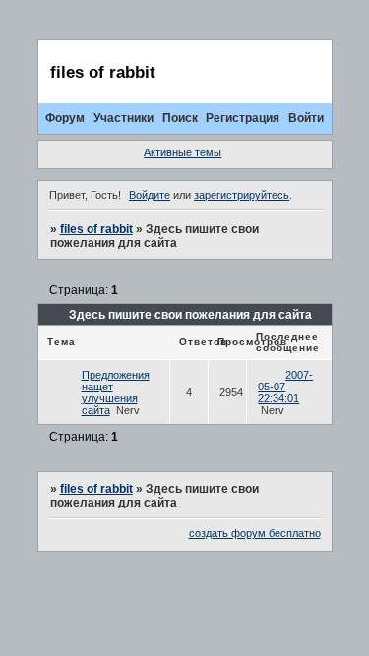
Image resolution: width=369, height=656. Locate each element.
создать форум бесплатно (255, 533)
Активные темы (182, 152)
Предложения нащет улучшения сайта (116, 392)
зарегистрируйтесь (241, 195)
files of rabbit (96, 229)
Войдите (149, 195)
